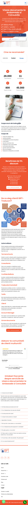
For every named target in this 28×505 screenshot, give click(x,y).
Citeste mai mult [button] (6, 356)
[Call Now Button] (25, 502)
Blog (2, 482)
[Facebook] (5, 458)
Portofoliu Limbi (4, 476)
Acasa (2, 467)
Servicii (2, 473)
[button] (14, 404)
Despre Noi (3, 470)
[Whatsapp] (3, 501)
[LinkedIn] (8, 458)
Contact (2, 485)
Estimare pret (4, 479)
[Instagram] (2, 458)
